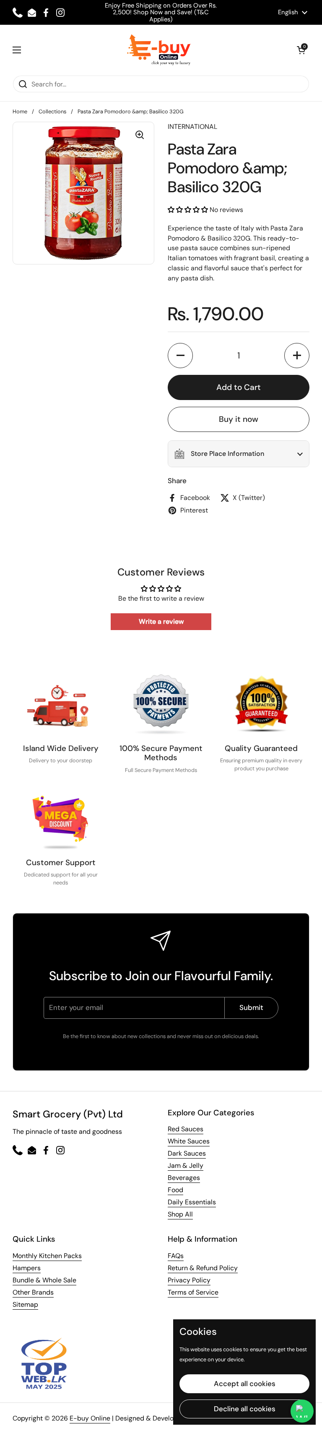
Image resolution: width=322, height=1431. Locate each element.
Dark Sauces (187, 1153)
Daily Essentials (192, 1202)
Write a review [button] (161, 621)
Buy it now (238, 419)
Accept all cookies (244, 1383)
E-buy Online (90, 1418)
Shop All (180, 1214)
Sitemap (25, 1304)
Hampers (27, 1268)
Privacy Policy (189, 1280)
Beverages (184, 1177)
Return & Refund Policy (203, 1268)
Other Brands (33, 1292)
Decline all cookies (244, 1408)
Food (175, 1189)
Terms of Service (193, 1292)
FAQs (176, 1255)
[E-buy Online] (159, 50)
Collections (52, 111)
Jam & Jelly (185, 1165)
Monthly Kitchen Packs (47, 1255)
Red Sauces (185, 1129)
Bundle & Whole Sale (44, 1280)
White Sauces (189, 1141)
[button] (301, 50)
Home (20, 111)
